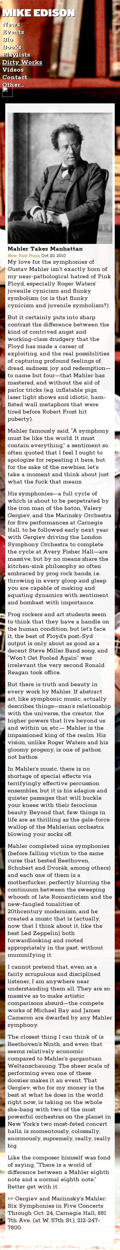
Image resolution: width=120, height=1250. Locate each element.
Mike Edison (38, 13)
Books (12, 47)
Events (13, 32)
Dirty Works (22, 62)
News (11, 24)
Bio (7, 40)
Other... (13, 85)
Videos (13, 70)
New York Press (23, 255)
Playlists (16, 55)
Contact (14, 77)
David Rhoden (88, 1243)
